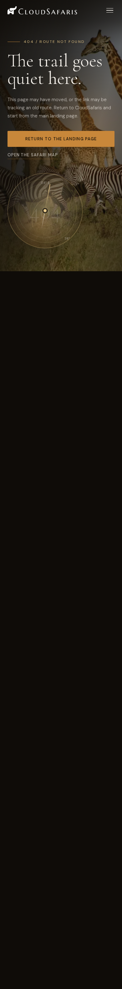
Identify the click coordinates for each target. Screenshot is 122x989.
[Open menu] (109, 10)
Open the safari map (33, 155)
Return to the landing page (61, 139)
